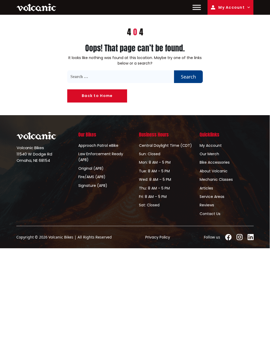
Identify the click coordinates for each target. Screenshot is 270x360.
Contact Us (210, 213)
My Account (231, 7)
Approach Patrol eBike (98, 145)
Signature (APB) (92, 185)
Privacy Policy (157, 237)
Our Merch (209, 154)
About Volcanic (214, 171)
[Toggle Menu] (196, 7)
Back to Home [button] (97, 95)
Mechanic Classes (216, 179)
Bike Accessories (215, 162)
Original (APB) (91, 168)
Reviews (207, 205)
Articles (206, 188)
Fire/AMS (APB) (91, 176)
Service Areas (212, 196)
